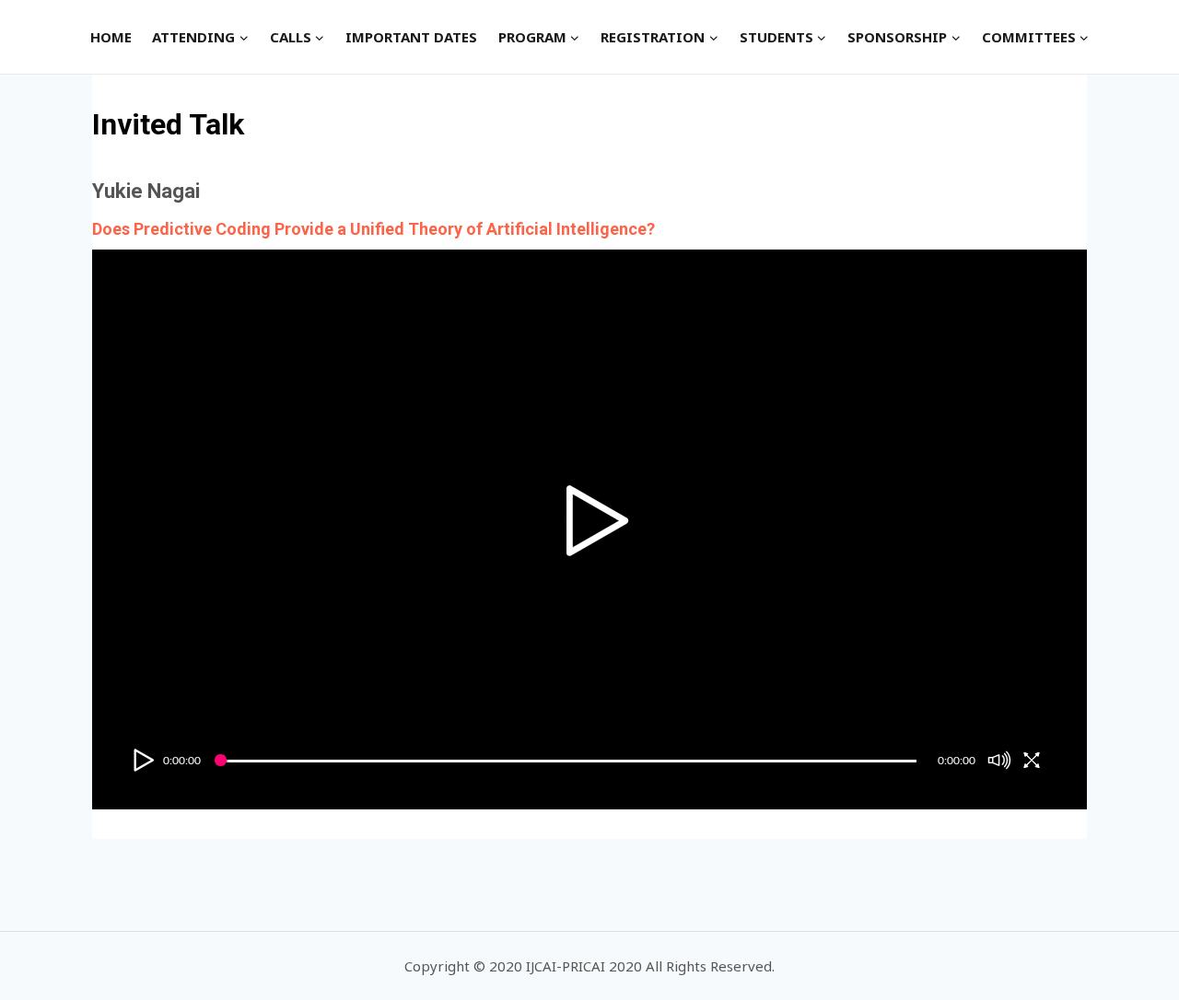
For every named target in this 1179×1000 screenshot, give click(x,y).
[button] (243, 36)
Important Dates (411, 37)
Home (111, 37)
